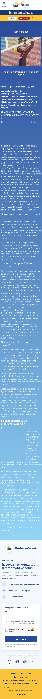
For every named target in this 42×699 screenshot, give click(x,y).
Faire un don (24, 18)
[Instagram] (25, 662)
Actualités (35, 680)
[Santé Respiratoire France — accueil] (21, 5)
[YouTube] (33, 662)
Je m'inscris (21, 639)
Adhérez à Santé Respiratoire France (16, 680)
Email (6, 611)
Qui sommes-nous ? (21, 677)
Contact (28, 674)
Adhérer (12, 18)
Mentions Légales (17, 674)
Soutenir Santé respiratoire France (17, 684)
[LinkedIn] (17, 662)
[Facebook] (9, 662)
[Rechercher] (32, 18)
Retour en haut (21, 694)
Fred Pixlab (29, 690)
